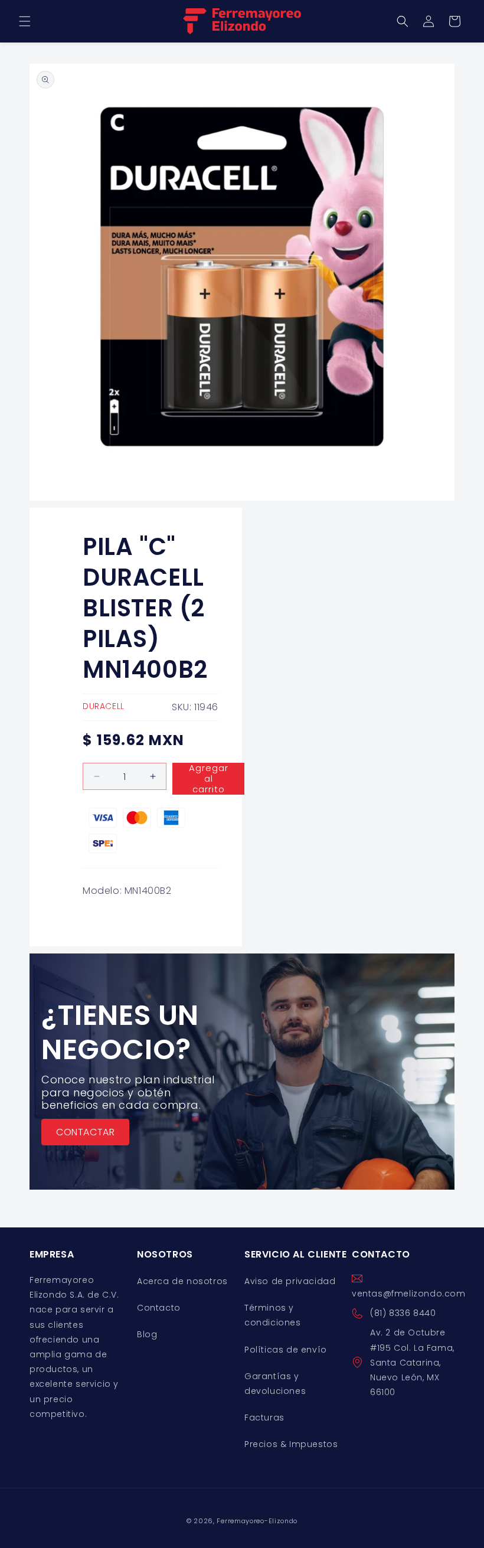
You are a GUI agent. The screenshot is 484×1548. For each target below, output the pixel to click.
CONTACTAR (85, 1132)
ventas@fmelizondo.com (409, 1293)
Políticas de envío (285, 1350)
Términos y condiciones (272, 1315)
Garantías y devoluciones (275, 1383)
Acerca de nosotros (182, 1281)
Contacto (159, 1308)
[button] (25, 21)
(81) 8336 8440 (403, 1313)
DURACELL (104, 706)
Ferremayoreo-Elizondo (257, 1521)
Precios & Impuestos (291, 1444)
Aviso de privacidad (289, 1281)
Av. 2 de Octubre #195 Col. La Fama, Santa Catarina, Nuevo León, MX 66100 (412, 1362)
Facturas (264, 1417)
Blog (147, 1334)
